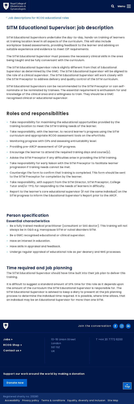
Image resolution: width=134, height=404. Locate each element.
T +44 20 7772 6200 (109, 339)
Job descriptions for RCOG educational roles (38, 18)
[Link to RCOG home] (16, 6)
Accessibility (12, 400)
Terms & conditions (53, 400)
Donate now (15, 383)
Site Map (113, 400)
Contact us (11, 350)
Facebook (115, 326)
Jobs (6, 339)
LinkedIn (128, 326)
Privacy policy (30, 400)
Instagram (121, 326)
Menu (122, 6)
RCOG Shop (11, 345)
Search (112, 6)
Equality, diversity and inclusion (86, 400)
